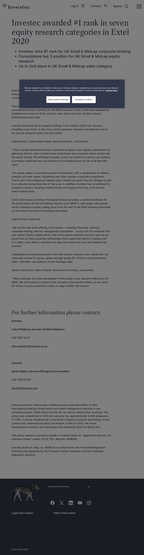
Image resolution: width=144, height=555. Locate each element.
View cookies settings (58, 99)
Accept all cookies (84, 99)
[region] (72, 93)
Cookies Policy (112, 90)
